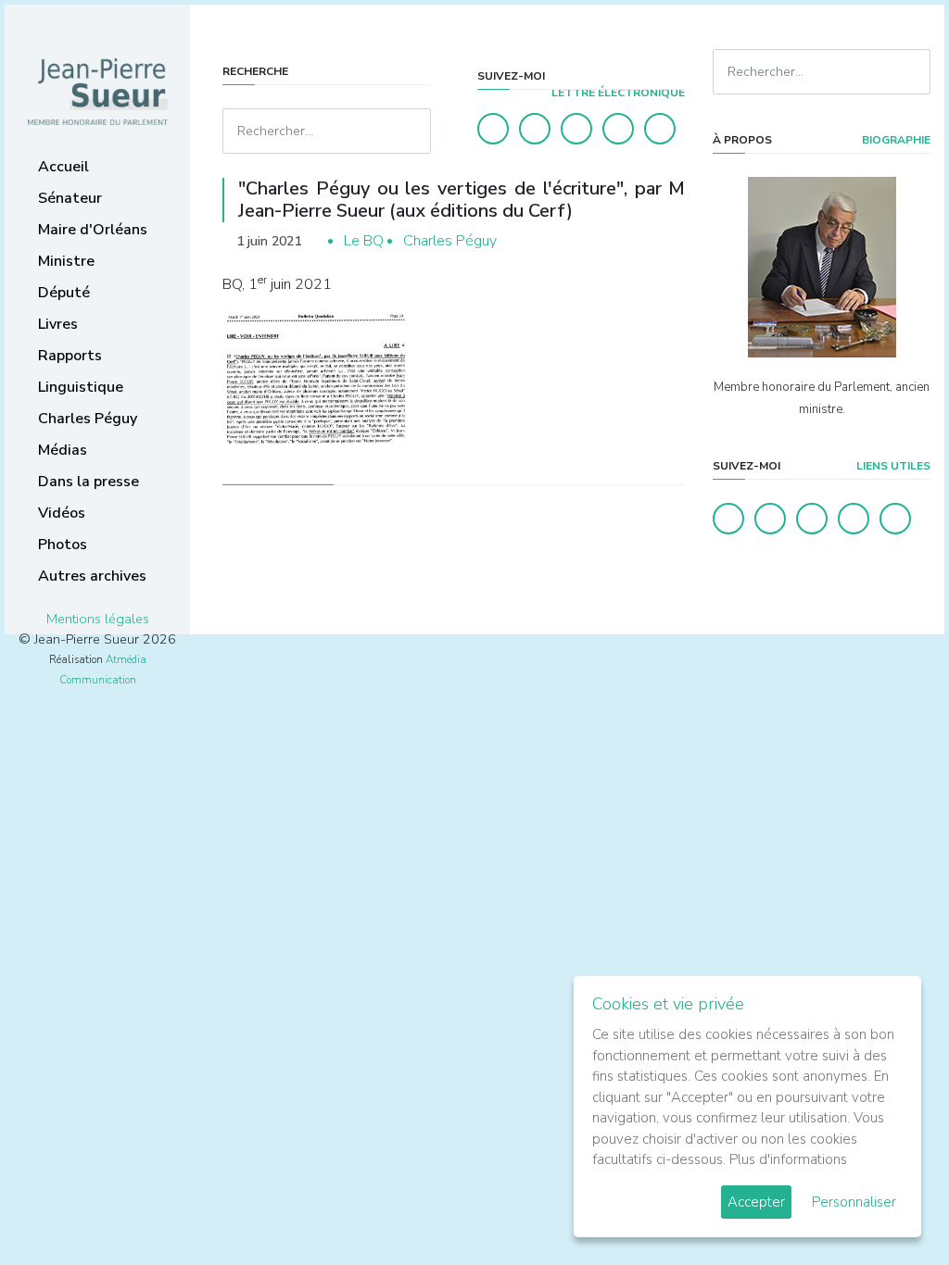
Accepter (756, 1202)
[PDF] (667, 241)
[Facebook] (493, 128)
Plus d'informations (788, 1159)
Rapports (70, 355)
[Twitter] (534, 128)
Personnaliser (854, 1202)
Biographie (894, 139)
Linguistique (80, 387)
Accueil (63, 167)
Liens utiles (892, 465)
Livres (58, 324)
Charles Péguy (87, 418)
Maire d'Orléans (92, 229)
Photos (62, 544)
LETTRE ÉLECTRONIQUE (617, 92)
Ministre (66, 261)
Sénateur (70, 198)
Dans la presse (88, 481)
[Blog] (576, 128)
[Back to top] (891, 1207)
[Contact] (618, 128)
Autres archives (92, 576)
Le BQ (364, 241)
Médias (62, 450)
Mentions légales (97, 618)
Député (64, 292)
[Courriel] (660, 128)
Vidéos (61, 513)
